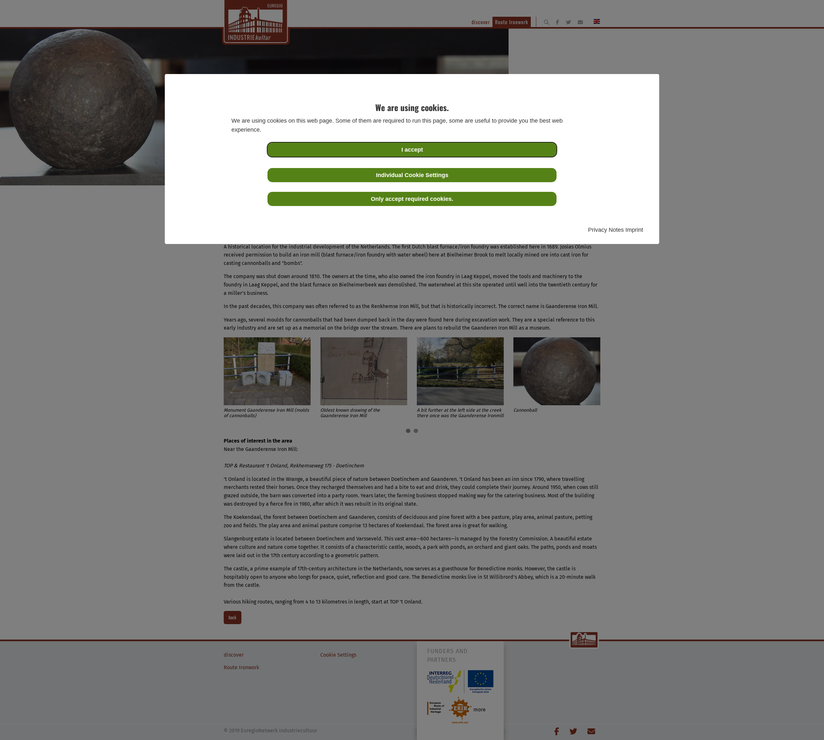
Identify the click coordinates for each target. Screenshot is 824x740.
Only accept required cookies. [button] (412, 199)
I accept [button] (412, 149)
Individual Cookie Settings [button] (412, 175)
